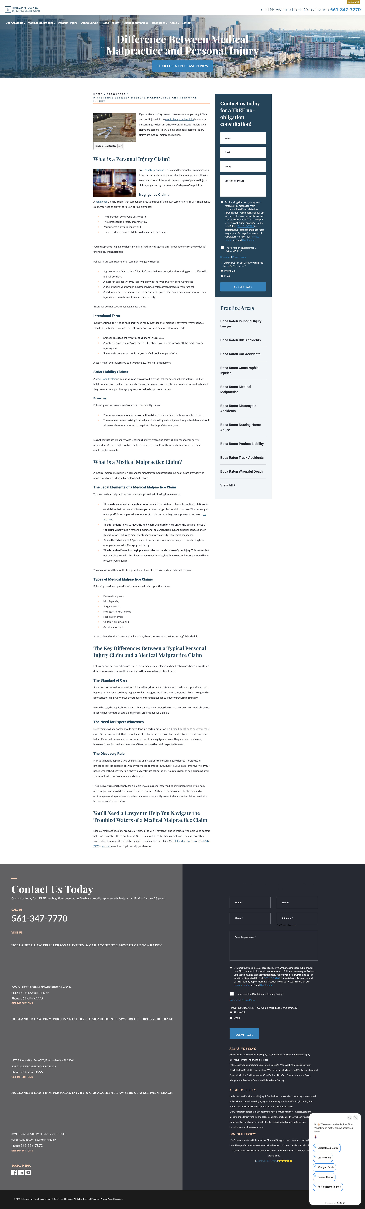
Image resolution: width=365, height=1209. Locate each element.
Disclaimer (248, 240)
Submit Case (243, 286)
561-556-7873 (32, 1145)
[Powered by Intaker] (340, 1203)
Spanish (353, 2)
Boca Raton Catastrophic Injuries (239, 370)
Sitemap (95, 1199)
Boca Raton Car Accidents (240, 354)
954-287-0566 (32, 1072)
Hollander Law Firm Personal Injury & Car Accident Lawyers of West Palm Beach (92, 1092)
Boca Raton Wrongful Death (241, 471)
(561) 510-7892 (245, 226)
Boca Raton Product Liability (242, 444)
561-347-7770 (345, 9)
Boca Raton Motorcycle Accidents (238, 408)
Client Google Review (266, 1160)
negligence (101, 201)
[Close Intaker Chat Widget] (355, 1118)
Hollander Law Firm (185, 841)
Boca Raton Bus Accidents (240, 340)
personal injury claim (152, 169)
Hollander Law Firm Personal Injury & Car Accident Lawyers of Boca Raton (86, 945)
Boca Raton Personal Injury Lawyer (240, 323)
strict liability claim (106, 378)
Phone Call (230, 270)
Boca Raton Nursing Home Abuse (240, 427)
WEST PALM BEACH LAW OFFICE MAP (33, 1140)
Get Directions (22, 1003)
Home (98, 94)
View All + (227, 485)
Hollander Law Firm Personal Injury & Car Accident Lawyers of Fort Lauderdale (92, 1019)
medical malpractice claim (179, 119)
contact (106, 846)
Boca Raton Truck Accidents (242, 458)
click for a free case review (182, 66)
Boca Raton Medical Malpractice (235, 389)
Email (227, 276)
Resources (116, 94)
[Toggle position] (349, 1118)
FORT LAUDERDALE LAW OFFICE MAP (33, 1066)
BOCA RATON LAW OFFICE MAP (30, 992)
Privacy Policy (239, 257)
